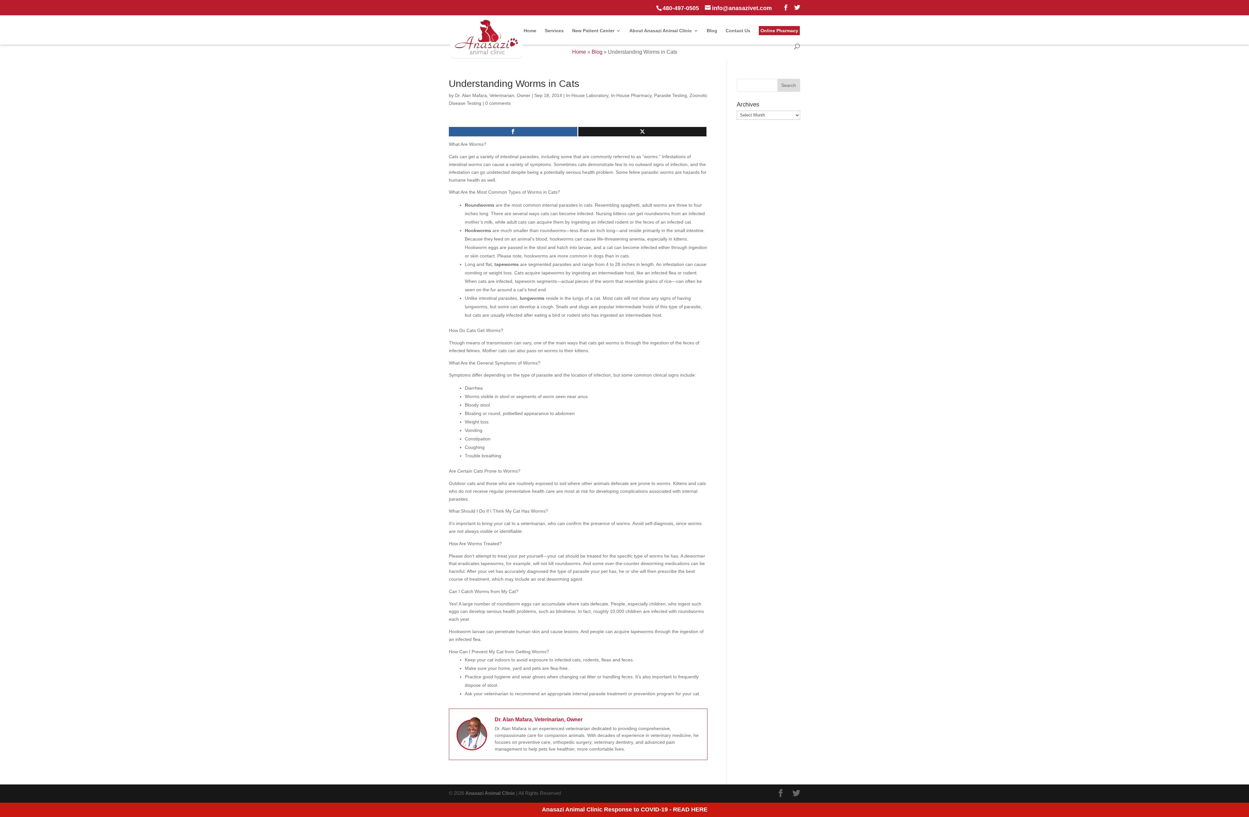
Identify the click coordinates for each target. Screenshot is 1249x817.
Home (530, 30)
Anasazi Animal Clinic (490, 793)
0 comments (498, 103)
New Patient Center (593, 30)
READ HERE (690, 809)
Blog (712, 30)
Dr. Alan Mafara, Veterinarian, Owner (492, 95)
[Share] (513, 131)
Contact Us (738, 30)
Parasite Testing (670, 95)
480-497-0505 (681, 8)
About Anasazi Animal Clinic (660, 30)
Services (554, 30)
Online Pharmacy (779, 30)
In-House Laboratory (587, 95)
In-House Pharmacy (631, 95)
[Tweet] (642, 131)
